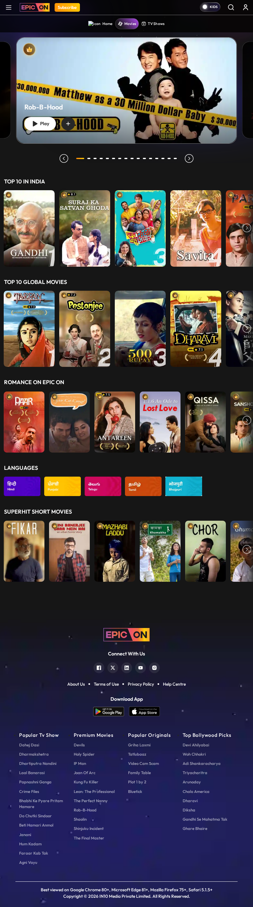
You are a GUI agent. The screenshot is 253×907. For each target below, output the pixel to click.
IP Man (80, 763)
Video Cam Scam (143, 763)
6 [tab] (113, 158)
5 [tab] (107, 158)
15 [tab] (169, 158)
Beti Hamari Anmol (36, 825)
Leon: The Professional (94, 791)
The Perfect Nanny (91, 800)
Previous (6, 228)
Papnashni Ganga (35, 781)
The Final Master (89, 837)
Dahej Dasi (29, 744)
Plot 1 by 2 (137, 781)
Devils (79, 744)
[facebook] (98, 667)
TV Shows (156, 23)
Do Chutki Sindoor (35, 815)
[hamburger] (8, 7)
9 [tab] (132, 158)
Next (247, 228)
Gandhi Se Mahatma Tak (205, 819)
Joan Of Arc (84, 772)
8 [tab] (125, 158)
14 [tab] (162, 158)
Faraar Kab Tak (33, 853)
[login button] (245, 7)
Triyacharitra (195, 772)
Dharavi (190, 800)
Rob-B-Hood (85, 809)
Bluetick (135, 791)
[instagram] (154, 667)
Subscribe (67, 7)
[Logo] (35, 7)
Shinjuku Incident (89, 828)
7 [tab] (119, 158)
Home (107, 23)
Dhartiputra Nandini (37, 763)
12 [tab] (150, 158)
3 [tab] (95, 158)
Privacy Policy (141, 684)
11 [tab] (144, 158)
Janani (25, 834)
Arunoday (192, 781)
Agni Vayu (28, 862)
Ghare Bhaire (195, 828)
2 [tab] (88, 158)
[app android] (111, 711)
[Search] (231, 7)
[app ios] (144, 711)
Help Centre (174, 684)
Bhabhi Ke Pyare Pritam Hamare (41, 803)
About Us (76, 684)
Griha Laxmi (139, 744)
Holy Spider (84, 754)
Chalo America (196, 791)
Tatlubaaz (137, 754)
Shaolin (80, 819)
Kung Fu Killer (86, 781)
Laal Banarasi (32, 772)
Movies (130, 23)
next (189, 158)
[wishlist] (68, 123)
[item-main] (29, 228)
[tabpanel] (126, 85)
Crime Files (29, 791)
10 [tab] (138, 158)
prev (64, 158)
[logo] (126, 634)
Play (43, 123)
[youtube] (140, 667)
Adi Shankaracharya (202, 763)
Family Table (139, 772)
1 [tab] (80, 158)
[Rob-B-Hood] (126, 90)
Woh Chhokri (194, 754)
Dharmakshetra (34, 754)
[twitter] (112, 667)
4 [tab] (101, 158)
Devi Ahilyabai (196, 744)
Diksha (189, 809)
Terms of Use (106, 684)
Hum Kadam (30, 843)
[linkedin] (126, 667)
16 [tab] (175, 158)
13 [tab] (156, 158)
